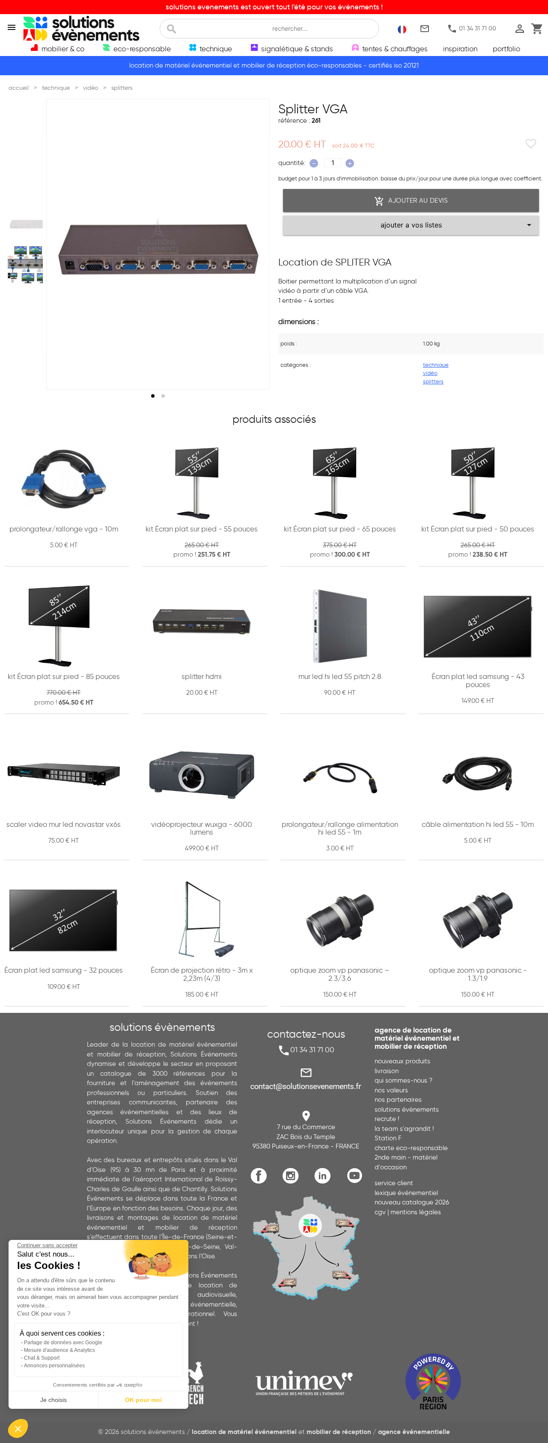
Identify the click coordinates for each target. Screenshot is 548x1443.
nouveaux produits (402, 1061)
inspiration (460, 48)
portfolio (506, 48)
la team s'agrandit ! (404, 1129)
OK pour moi (143, 1399)
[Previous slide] (61, 244)
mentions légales (415, 1212)
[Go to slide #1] (27, 223)
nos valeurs (391, 1090)
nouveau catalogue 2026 (412, 1202)
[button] (18, 1428)
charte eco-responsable (411, 1148)
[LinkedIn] (325, 1182)
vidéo (430, 372)
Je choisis (53, 1399)
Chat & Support (42, 1358)
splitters (433, 381)
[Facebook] (261, 1182)
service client (394, 1183)
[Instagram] (293, 1182)
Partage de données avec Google (63, 1343)
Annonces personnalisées (54, 1366)
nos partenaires (398, 1100)
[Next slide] (255, 244)
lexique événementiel (406, 1193)
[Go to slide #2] (27, 265)
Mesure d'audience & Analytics (59, 1350)
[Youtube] (357, 1182)
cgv (380, 1212)
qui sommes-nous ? (403, 1080)
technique (436, 364)
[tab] (153, 396)
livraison (387, 1071)
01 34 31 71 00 (471, 29)
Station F (388, 1138)
